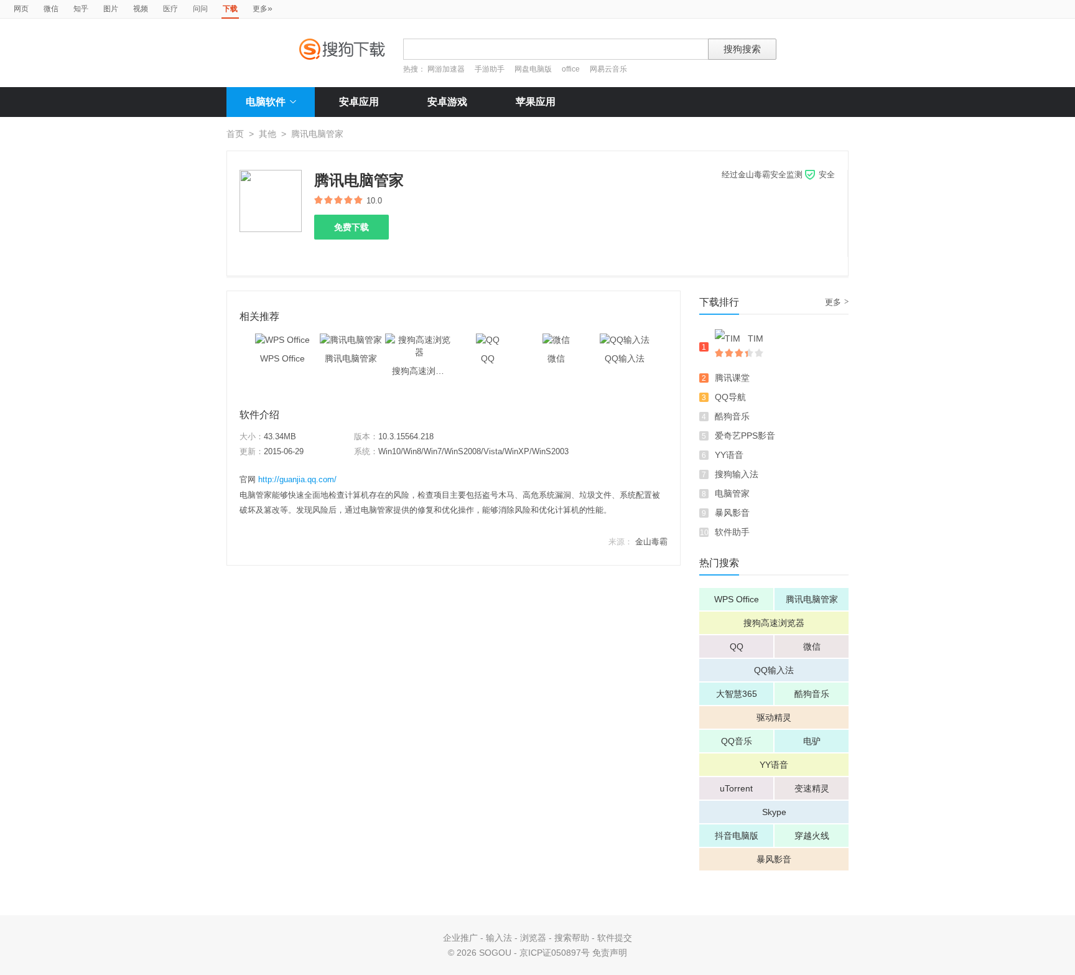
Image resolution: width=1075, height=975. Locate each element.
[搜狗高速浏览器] (419, 340)
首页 (235, 134)
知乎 (80, 8)
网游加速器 (446, 69)
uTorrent (736, 788)
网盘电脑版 (533, 69)
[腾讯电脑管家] (351, 340)
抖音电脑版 (736, 836)
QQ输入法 (774, 670)
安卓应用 (359, 101)
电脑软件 (266, 101)
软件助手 (732, 532)
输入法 (499, 938)
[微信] (556, 340)
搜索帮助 (571, 938)
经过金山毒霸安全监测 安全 (778, 174)
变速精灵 (811, 788)
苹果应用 (536, 101)
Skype (774, 812)
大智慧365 (736, 694)
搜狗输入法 (736, 474)
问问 (200, 8)
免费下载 (351, 227)
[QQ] (488, 340)
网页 (21, 8)
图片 (110, 8)
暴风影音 (732, 513)
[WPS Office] (282, 340)
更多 (262, 8)
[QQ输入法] (624, 340)
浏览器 (533, 938)
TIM (755, 338)
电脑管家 (732, 493)
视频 (140, 8)
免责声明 (609, 953)
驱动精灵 (773, 717)
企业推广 (460, 938)
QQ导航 (730, 397)
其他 (267, 134)
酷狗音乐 (732, 416)
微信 (51, 8)
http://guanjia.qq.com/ (297, 479)
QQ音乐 (736, 741)
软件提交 (614, 938)
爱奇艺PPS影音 (745, 436)
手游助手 (490, 69)
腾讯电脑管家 (812, 599)
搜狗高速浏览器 (773, 623)
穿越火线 (811, 836)
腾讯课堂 (732, 378)
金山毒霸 (651, 541)
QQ (736, 646)
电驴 (812, 741)
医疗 (170, 8)
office (572, 69)
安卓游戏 (447, 101)
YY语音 (729, 455)
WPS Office (736, 599)
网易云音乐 (608, 69)
